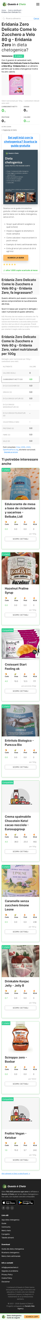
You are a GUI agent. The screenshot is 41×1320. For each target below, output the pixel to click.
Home (4, 10)
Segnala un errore (11, 452)
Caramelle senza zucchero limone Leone (17, 905)
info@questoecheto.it (10, 1267)
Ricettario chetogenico (10, 1253)
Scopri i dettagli (20, 539)
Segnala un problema (10, 1271)
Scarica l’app (32, 1317)
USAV (28, 447)
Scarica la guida (16, 258)
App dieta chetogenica (10, 1220)
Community (6, 1227)
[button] (37, 4)
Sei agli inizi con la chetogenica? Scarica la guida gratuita (20, 141)
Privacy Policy (7, 1275)
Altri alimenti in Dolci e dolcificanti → (16, 1174)
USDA (23, 447)
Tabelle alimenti (8, 1238)
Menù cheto (6, 1231)
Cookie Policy (7, 1278)
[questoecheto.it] (14, 4)
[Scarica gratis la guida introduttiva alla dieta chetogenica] (20, 177)
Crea (18, 447)
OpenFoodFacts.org (10, 450)
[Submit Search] (4, 18)
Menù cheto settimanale (11, 1256)
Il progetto (6, 1234)
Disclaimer (6, 1282)
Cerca (36, 18)
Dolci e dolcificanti (14, 10)
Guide (4, 1223)
